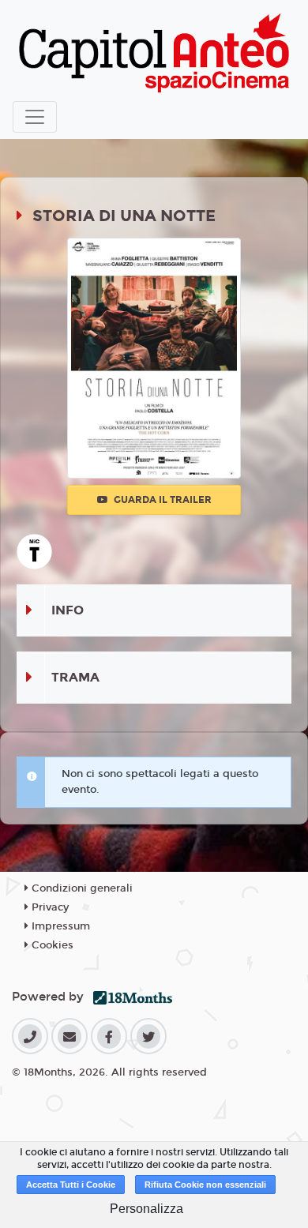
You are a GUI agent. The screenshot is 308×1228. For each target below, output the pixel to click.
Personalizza (146, 1208)
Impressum (59, 926)
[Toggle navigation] (35, 117)
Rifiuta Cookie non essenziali (205, 1184)
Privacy (48, 907)
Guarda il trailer (161, 499)
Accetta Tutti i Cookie (70, 1184)
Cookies (50, 945)
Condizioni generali (80, 888)
